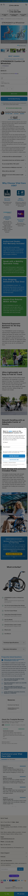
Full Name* (5, 442)
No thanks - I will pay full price (9, 462)
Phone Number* (6, 446)
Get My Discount (14, 456)
